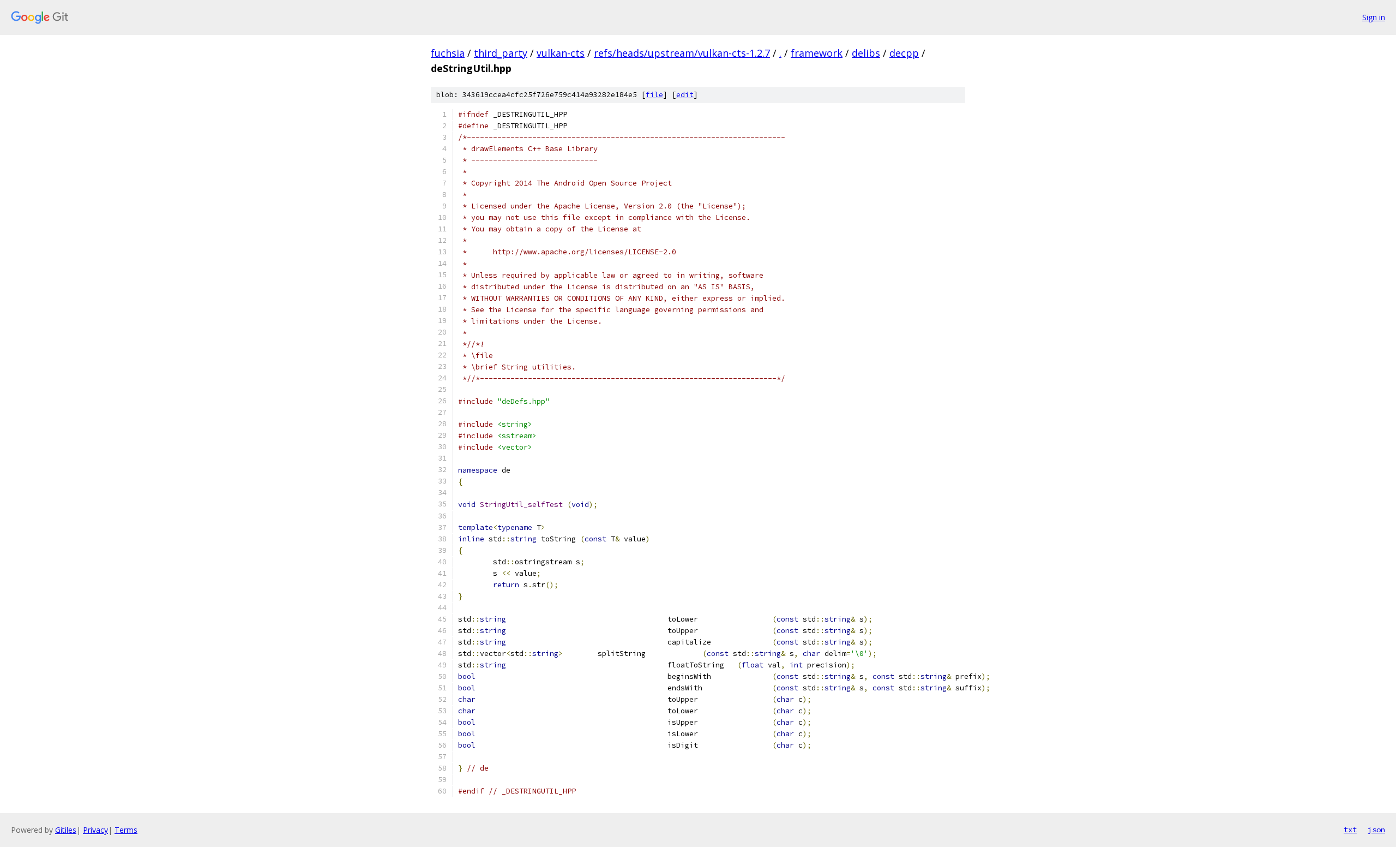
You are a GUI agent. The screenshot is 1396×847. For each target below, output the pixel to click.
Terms (126, 830)
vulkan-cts (561, 52)
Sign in (1373, 17)
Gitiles (65, 830)
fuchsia (448, 52)
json (1376, 829)
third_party (500, 52)
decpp (904, 52)
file (654, 94)
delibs (866, 52)
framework (817, 52)
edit (685, 94)
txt (1350, 829)
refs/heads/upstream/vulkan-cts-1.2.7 (682, 52)
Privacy (95, 830)
